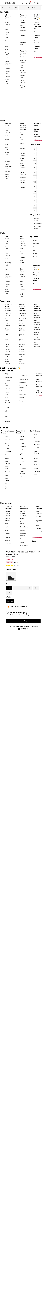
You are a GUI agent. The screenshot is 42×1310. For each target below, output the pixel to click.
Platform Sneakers (7, 335)
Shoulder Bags (7, 393)
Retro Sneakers (7, 340)
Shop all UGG (10, 556)
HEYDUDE (37, 444)
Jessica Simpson (7, 462)
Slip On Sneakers (37, 338)
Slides (21, 39)
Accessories (37, 262)
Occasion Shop (37, 124)
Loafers (7, 58)
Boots (6, 29)
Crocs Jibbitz (23, 379)
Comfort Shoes (7, 42)
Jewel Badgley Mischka (36, 453)
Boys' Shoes (22, 237)
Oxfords (7, 161)
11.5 (35, 191)
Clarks (7, 448)
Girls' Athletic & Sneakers (37, 322)
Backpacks (8, 377)
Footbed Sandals (22, 34)
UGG (35, 475)
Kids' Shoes (7, 237)
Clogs (6, 37)
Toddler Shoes (7, 242)
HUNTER (36, 448)
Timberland (37, 471)
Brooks (22, 443)
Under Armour (22, 472)
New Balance (22, 454)
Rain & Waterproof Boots (8, 63)
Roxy (6, 475)
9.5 (35, 172)
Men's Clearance (24, 507)
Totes (6, 397)
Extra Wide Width (37, 227)
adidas (35, 240)
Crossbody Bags (8, 384)
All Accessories (23, 375)
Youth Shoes (6, 248)
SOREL (36, 468)
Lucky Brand (6, 467)
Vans (21, 477)
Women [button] (4, 8)
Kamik (36, 458)
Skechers (36, 257)
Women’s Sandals (23, 16)
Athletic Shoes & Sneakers (7, 24)
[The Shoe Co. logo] (10, 3)
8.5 (35, 163)
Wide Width (38, 223)
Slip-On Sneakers (22, 81)
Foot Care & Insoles (23, 386)
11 (34, 187)
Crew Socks (6, 417)
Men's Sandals (23, 173)
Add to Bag (23, 621)
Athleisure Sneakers (23, 61)
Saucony (23, 465)
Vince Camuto (7, 488)
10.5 (34, 182)
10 (34, 177)
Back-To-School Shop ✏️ (36, 267)
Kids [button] (15, 8)
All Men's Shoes (8, 124)
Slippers (7, 76)
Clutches (7, 380)
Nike (34, 250)
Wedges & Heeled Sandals (23, 44)
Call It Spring (7, 444)
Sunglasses (22, 401)
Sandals (7, 68)
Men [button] (10, 8)
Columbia (37, 438)
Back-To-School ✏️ (34, 8)
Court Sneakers (22, 325)
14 (34, 205)
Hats (20, 391)
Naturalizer (8, 472)
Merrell (36, 461)
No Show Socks (7, 422)
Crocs (35, 247)
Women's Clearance (8, 507)
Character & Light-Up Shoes (8, 264)
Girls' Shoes (22, 270)
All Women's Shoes (8, 17)
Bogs (35, 434)
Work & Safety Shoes (7, 81)
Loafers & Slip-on (23, 534)
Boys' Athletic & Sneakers (37, 315)
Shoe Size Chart (36, 279)
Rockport (37, 465)
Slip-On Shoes (7, 72)
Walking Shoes (22, 86)
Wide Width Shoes (7, 291)
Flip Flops (23, 30)
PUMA (35, 253)
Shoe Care (22, 394)
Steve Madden (7, 479)
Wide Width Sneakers (22, 165)
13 (34, 201)
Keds (21, 450)
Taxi (6, 484)
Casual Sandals (22, 21)
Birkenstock (8, 440)
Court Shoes (21, 66)
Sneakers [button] (23, 8)
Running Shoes (22, 76)
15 (34, 210)
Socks (7, 408)
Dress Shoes (6, 148)
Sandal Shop (37, 130)
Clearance (38, 140)
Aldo (6, 436)
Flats (6, 46)
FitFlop (7, 458)
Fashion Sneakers (22, 71)
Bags (6, 374)
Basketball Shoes (23, 133)
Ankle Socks (6, 412)
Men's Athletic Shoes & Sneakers (23, 126)
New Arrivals (37, 135)
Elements (37, 441)
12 (34, 196)
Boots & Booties (7, 519)
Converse (36, 243)
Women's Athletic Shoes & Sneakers (23, 54)
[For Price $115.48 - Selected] (11, 576)
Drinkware (22, 382)
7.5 (35, 154)
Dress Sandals (22, 26)
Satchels (7, 389)
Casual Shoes (7, 33)
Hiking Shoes (7, 53)
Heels (6, 49)
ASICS (22, 440)
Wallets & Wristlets (8, 401)
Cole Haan (8, 451)
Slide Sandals (22, 186)
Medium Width (36, 219)
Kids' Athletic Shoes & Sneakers (37, 307)
